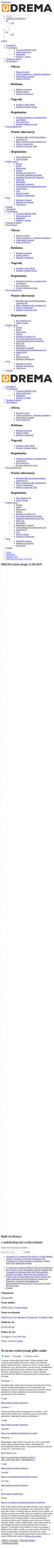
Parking (19, 170)
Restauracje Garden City (26, 173)
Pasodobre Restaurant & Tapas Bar (30, 177)
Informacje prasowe (24, 200)
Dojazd (19, 164)
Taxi (18, 191)
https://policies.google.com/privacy (15, 1403)
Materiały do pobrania (25, 202)
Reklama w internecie (24, 94)
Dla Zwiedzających (13, 126)
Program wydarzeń (13, 59)
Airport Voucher (43, 1283)
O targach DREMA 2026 (26, 50)
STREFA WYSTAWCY (16, 19)
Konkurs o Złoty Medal (25, 105)
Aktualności (11, 45)
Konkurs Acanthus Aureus (26, 107)
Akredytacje (21, 204)
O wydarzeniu (11, 48)
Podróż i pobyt (12, 161)
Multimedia (20, 54)
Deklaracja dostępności (25, 195)
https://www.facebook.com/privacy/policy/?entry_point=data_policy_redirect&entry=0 (18, 1458)
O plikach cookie (31, 1356)
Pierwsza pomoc (22, 193)
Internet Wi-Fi (21, 189)
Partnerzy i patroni (23, 57)
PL (7, 21)
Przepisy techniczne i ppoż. (27, 124)
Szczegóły (17, 1356)
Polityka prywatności (33, 1536)
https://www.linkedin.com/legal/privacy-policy (19, 1433)
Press (8, 198)
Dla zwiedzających (23, 157)
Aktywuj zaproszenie (24, 144)
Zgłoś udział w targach (25, 76)
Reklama (49, 1256)
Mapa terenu (21, 168)
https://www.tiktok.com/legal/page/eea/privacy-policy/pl (23, 1502)
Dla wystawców (22, 122)
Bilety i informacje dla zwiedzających (31, 142)
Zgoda (6, 1356)
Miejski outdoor (22, 92)
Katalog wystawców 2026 (26, 146)
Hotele (18, 166)
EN (12, 23)
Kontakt (9, 207)
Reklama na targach (24, 89)
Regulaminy (37, 1259)
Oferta (42, 1256)
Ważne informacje (26, 1261)
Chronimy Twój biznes (23, 1259)
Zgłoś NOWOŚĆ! (23, 79)
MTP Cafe (20, 180)
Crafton (20, 1341)
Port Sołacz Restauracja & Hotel (29, 175)
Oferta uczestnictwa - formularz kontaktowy (33, 74)
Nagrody (9, 1259)
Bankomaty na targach (25, 184)
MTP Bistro (20, 182)
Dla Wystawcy (12, 61)
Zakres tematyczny (23, 52)
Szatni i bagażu (22, 159)
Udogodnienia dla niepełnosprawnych (31, 186)
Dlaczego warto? (23, 72)
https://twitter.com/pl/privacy (12, 1494)
